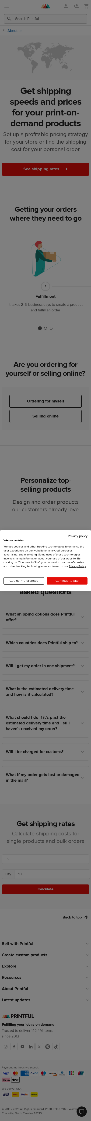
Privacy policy (78, 536)
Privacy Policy (77, 566)
